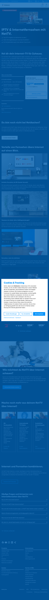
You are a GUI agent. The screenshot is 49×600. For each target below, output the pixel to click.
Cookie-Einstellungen (11, 314)
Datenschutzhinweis (9, 317)
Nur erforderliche (26, 314)
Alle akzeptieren (39, 314)
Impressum (18, 317)
